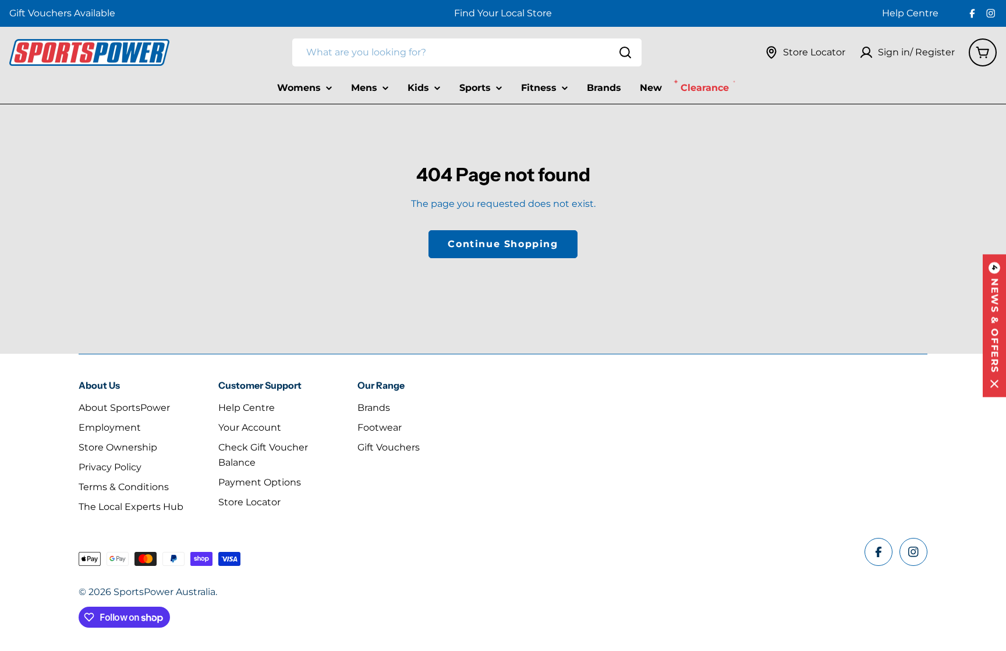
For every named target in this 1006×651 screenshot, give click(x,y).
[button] (994, 325)
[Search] (625, 52)
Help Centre (910, 13)
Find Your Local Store (503, 13)
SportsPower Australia (164, 591)
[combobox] (467, 52)
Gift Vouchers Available (62, 13)
